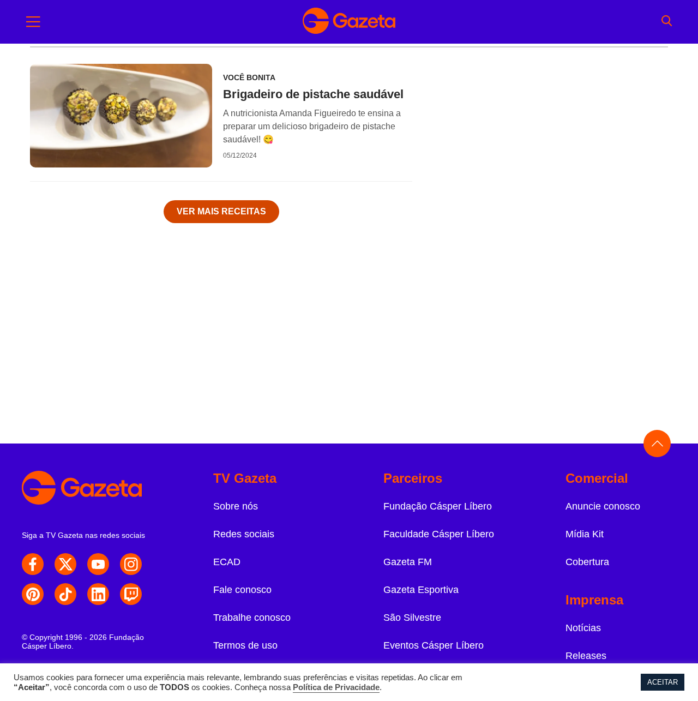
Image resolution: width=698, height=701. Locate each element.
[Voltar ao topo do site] (657, 443)
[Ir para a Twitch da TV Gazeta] (131, 594)
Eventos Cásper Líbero (433, 645)
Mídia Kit (584, 534)
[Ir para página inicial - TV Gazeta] (349, 22)
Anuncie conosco (602, 506)
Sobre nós (235, 506)
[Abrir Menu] (33, 21)
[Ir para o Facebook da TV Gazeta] (33, 564)
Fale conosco (242, 589)
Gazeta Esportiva (421, 589)
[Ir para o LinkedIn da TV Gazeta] (98, 594)
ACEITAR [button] (662, 682)
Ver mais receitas (221, 211)
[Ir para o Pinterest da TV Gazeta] (33, 594)
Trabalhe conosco (252, 617)
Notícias (583, 627)
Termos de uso (245, 645)
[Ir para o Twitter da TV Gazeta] (65, 564)
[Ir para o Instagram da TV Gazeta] (131, 564)
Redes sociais (243, 534)
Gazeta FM (407, 561)
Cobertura (587, 561)
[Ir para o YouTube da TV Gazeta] (98, 564)
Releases (585, 655)
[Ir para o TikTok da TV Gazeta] (65, 594)
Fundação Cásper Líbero (437, 506)
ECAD (226, 561)
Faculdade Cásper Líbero (438, 534)
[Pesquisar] (666, 21)
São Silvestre (412, 617)
